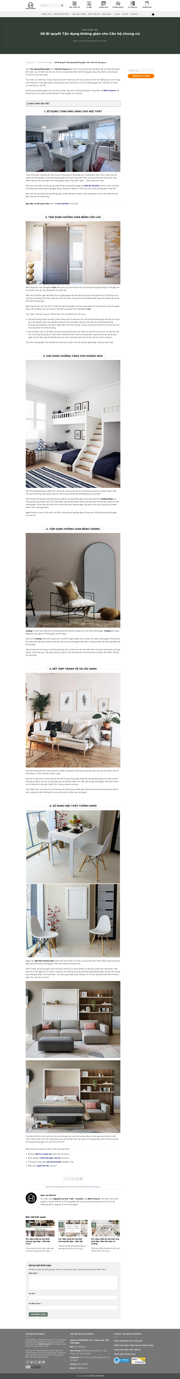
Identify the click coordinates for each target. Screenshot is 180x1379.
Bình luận (33, 1273)
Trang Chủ (46, 14)
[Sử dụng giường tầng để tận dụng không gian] (73, 424)
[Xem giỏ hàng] (153, 14)
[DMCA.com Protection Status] (33, 1367)
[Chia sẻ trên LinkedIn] (81, 1179)
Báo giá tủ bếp (79, 14)
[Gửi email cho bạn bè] (73, 1179)
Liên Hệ (134, 14)
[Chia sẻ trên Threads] (69, 1179)
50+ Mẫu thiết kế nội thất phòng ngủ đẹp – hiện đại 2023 (38, 1241)
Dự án (117, 14)
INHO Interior (100, 41)
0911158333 (83, 1364)
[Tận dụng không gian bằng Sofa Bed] (73, 1057)
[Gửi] (62, 5)
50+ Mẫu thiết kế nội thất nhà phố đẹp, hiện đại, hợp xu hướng (105, 1241)
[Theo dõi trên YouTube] (43, 1362)
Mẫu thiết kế (94, 14)
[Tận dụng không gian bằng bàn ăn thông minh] (73, 884)
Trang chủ (30, 62)
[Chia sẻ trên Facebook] (65, 1179)
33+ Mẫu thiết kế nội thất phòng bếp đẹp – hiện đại (70, 1240)
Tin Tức (125, 14)
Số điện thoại (35, 1303)
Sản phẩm (106, 14)
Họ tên (32, 1293)
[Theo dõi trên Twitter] (32, 1362)
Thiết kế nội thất (61, 14)
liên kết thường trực (93, 1187)
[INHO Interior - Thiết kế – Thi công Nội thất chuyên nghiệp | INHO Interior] (31, 5)
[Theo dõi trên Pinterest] (40, 1362)
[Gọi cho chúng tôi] (35, 1362)
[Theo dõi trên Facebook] (28, 1362)
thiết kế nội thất (91, 186)
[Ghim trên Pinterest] (77, 1179)
